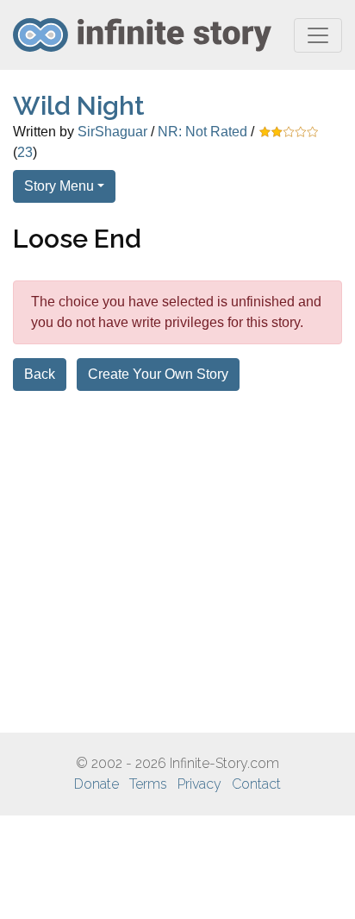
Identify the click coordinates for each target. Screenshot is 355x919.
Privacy (199, 784)
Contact (256, 784)
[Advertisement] (177, 562)
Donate (96, 784)
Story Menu (59, 186)
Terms (148, 784)
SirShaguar (112, 131)
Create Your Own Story (158, 374)
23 (25, 152)
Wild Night (79, 106)
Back (39, 374)
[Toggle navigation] (318, 35)
